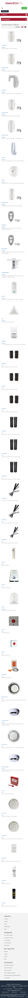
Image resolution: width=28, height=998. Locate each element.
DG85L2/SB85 (4, 248)
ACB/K (3, 790)
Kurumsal (6, 921)
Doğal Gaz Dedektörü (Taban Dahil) (9, 816)
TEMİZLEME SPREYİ (6, 883)
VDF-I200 (3, 903)
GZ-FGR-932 (4, 835)
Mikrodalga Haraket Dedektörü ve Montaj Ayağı (12, 205)
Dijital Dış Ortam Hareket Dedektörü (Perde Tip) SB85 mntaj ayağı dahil (13, 252)
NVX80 (3, 296)
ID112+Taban (4, 744)
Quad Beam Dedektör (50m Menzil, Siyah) (10, 434)
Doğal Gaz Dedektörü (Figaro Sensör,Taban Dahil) (12, 838)
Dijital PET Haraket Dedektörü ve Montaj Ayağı (11, 93)
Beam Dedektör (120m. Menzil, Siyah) (10, 411)
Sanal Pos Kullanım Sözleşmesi (9, 972)
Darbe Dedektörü (5, 565)
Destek (5, 924)
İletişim (5, 929)
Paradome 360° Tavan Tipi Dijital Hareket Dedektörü (13, 183)
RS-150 (3, 629)
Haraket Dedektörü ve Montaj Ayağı (9, 48)
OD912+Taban (4, 696)
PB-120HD (4, 408)
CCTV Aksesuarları (7, 942)
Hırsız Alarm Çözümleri (8, 935)
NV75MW (3, 341)
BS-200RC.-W (4, 498)
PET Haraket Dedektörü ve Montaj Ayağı (10, 71)
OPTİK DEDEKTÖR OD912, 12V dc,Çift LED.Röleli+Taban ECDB (14, 700)
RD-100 (3, 562)
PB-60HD (3, 386)
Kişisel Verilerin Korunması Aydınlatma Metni (12, 975)
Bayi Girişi (4, 11)
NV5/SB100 (4, 90)
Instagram (6, 951)
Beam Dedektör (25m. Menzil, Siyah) (9, 367)
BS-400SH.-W (4, 519)
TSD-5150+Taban (5, 766)
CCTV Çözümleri (7, 940)
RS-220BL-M (4, 674)
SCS (2, 365)
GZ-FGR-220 (4, 858)
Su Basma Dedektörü (6, 587)
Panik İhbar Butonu (6, 632)
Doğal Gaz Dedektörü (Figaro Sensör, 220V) (11, 861)
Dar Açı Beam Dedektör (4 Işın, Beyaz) (10, 523)
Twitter (5, 959)
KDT (2, 564)
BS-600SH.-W (4, 539)
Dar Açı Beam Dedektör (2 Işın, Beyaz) (10, 500)
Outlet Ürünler (7, 945)
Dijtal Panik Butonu (6, 655)
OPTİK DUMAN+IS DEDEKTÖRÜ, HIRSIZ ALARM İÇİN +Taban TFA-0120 (13, 770)
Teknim (3, 722)
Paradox (3, 47)
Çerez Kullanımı (7, 977)
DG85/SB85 (4, 225)
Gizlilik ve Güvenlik (7, 970)
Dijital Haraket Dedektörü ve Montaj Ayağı (11, 115)
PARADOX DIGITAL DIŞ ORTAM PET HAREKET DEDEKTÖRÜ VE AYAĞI (11, 229)
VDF (2, 882)
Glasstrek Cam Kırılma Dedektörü (9, 610)
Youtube (5, 956)
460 (2, 318)
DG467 (3, 180)
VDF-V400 (3, 880)
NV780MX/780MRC (5, 272)
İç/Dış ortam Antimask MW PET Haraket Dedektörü (12, 299)
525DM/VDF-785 (5, 202)
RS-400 (3, 584)
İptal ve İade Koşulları (8, 967)
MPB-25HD (4, 363)
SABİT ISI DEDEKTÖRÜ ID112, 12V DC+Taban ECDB (13, 747)
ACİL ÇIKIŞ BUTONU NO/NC (8, 793)
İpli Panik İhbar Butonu (6, 677)
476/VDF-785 (4, 45)
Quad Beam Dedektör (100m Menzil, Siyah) (11, 456)
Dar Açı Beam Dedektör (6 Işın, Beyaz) (10, 542)
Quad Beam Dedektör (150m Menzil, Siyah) (11, 479)
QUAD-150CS (4, 476)
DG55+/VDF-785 (5, 112)
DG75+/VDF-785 (5, 135)
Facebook (6, 954)
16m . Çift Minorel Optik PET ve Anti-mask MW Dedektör (14, 344)
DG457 (3, 607)
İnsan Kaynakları (7, 926)
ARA (24, 8)
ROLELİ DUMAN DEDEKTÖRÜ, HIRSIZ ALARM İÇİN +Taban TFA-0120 (12, 724)
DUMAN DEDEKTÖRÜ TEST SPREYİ (9, 906)
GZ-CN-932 (4, 813)
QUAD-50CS (4, 431)
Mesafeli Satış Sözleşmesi (8, 965)
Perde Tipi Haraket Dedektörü (8, 322)
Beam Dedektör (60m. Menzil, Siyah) (9, 389)
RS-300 (3, 651)
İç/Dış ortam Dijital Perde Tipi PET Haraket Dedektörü (13, 160)
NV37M (3, 157)
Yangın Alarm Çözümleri (8, 937)
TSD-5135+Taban (5, 720)
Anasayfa (6, 918)
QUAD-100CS (4, 453)
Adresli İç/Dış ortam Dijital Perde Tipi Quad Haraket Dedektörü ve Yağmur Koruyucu (12, 276)
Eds (2, 698)
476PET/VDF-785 (5, 67)
